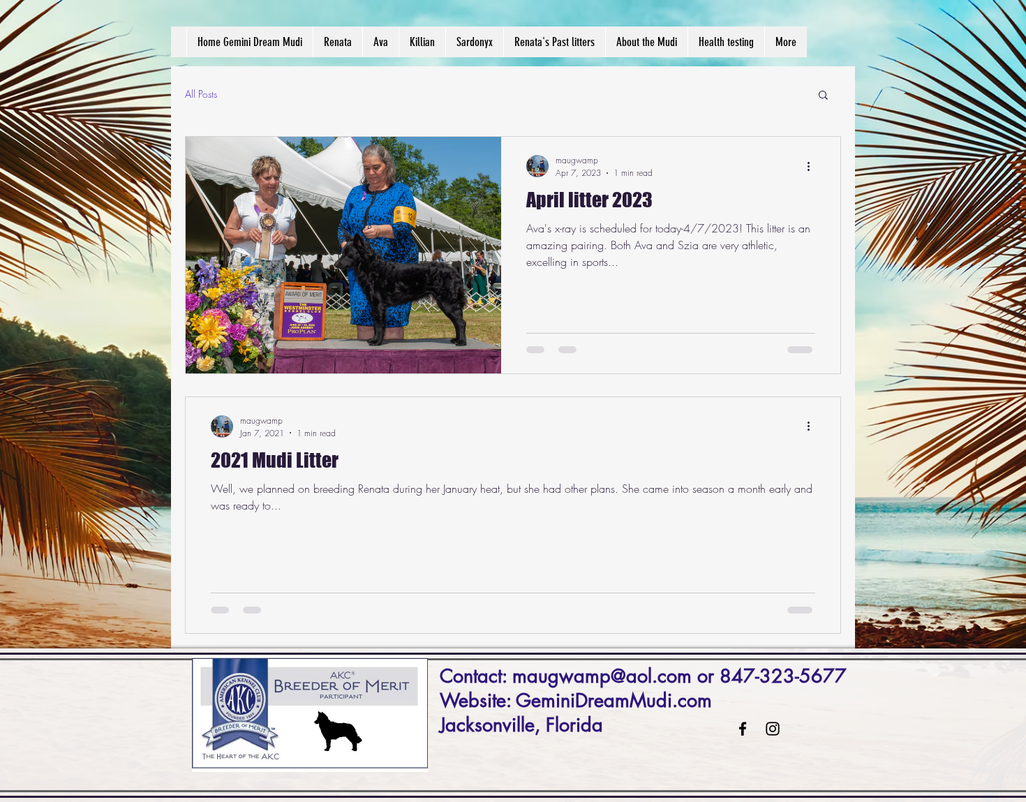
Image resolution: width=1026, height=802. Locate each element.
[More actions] (813, 166)
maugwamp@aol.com (602, 676)
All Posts (201, 94)
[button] (823, 96)
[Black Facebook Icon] (743, 729)
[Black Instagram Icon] (773, 729)
